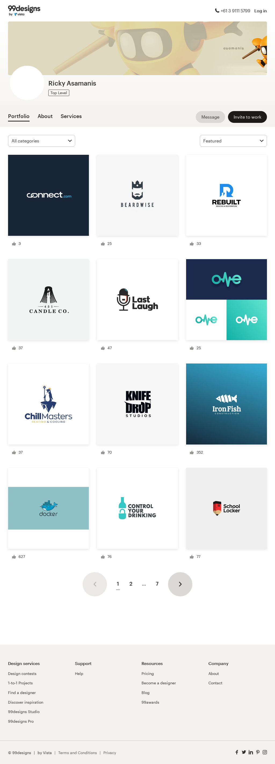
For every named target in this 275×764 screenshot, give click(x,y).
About (213, 673)
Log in (260, 10)
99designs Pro (21, 721)
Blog (146, 692)
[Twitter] (244, 752)
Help (79, 673)
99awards (150, 702)
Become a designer (159, 683)
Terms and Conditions (77, 752)
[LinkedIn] (251, 752)
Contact (215, 683)
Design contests (22, 673)
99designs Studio (23, 711)
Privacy (109, 752)
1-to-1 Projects (20, 683)
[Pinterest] (258, 752)
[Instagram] (265, 752)
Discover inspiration (25, 702)
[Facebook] (237, 752)
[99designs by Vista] (24, 10)
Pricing (148, 673)
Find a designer (22, 692)
